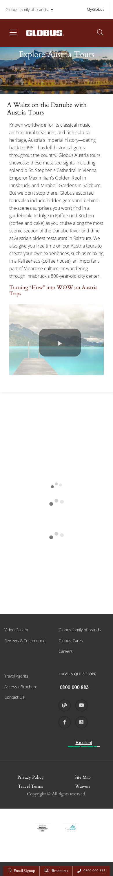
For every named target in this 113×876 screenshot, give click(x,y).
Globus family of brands (27, 9)
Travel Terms (30, 786)
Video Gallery (16, 630)
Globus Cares (71, 640)
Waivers (82, 786)
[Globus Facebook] (65, 722)
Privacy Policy (30, 777)
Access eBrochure (20, 686)
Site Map (82, 777)
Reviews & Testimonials (25, 640)
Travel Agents (16, 676)
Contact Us (14, 697)
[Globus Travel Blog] (65, 705)
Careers (66, 651)
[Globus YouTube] (81, 705)
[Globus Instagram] (81, 722)
